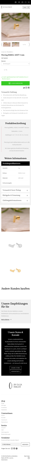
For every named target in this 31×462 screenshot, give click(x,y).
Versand (3, 427)
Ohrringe (3, 405)
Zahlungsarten (5, 432)
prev (1, 44)
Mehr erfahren (5, 319)
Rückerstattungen (6, 434)
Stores (3, 415)
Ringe (2, 403)
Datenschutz (4, 422)
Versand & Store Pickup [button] (12, 190)
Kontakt (3, 417)
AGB (2, 430)
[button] (29, 2)
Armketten (4, 407)
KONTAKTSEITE (15, 371)
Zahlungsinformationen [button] (12, 200)
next (29, 44)
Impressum (4, 420)
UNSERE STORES (15, 368)
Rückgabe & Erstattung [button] (11, 195)
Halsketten (4, 410)
